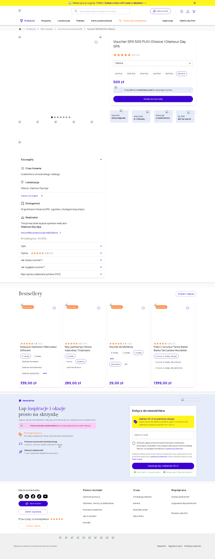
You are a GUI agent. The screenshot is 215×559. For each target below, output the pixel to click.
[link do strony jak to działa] (181, 11)
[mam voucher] (155, 11)
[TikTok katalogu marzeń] (39, 496)
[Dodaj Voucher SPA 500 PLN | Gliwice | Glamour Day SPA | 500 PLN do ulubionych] (96, 42)
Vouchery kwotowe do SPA (70, 29)
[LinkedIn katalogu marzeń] (27, 496)
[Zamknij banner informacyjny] (195, 3)
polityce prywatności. (159, 456)
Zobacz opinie (33, 525)
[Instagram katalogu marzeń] (21, 496)
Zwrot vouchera (33, 511)
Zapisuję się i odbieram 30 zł (163, 465)
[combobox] (150, 63)
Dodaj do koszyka (153, 98)
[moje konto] (187, 11)
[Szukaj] (76, 11)
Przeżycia (31, 29)
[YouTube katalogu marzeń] (45, 496)
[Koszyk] (193, 11)
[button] (118, 73)
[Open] (190, 63)
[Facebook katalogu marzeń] (33, 496)
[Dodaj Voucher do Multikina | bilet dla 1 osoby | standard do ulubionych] (143, 308)
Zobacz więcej (186, 293)
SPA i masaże (47, 29)
